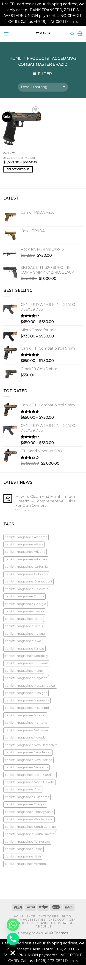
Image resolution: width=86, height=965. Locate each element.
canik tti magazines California (26, 566)
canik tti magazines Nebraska (26, 730)
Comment (22, 510)
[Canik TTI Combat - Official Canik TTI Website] (43, 34)
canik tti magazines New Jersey (28, 752)
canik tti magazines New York (26, 767)
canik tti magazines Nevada (25, 737)
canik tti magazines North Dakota (29, 782)
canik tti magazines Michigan (26, 693)
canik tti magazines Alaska (24, 544)
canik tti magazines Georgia (25, 604)
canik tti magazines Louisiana (26, 663)
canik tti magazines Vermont (26, 863)
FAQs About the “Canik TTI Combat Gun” (43, 923)
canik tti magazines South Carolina (30, 826)
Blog (66, 916)
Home (15, 58)
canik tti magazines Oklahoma (27, 797)
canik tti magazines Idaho (23, 618)
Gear (73, 919)
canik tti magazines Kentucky (26, 656)
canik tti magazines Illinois (24, 626)
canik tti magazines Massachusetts (30, 685)
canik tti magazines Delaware (27, 589)
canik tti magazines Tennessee (27, 841)
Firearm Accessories (26, 919)
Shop (31, 916)
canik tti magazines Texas (23, 849)
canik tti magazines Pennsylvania (29, 812)
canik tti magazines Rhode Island (29, 819)
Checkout (57, 919)
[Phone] (13, 939)
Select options (18, 169)
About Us (44, 926)
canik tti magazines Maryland (26, 678)
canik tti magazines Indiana (25, 633)
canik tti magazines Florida (24, 596)
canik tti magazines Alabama (26, 537)
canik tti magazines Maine (24, 670)
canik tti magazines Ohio (23, 789)
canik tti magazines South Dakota (30, 834)
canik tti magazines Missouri (25, 715)
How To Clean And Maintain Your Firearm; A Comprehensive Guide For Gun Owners (45, 500)
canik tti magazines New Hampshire (31, 745)
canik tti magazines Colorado (26, 574)
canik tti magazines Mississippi (27, 707)
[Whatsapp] (13, 925)
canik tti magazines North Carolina (30, 774)
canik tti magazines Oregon (25, 804)
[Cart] (80, 34)
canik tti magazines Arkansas (26, 559)
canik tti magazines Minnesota (27, 700)
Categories (49, 916)
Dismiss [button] (71, 21)
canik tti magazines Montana (26, 722)
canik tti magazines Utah (23, 856)
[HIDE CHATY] (13, 953)
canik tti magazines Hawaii (24, 611)
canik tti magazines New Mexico (28, 760)
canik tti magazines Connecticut (28, 581)
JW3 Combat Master (19, 157)
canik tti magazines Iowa (23, 641)
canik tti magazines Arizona (25, 551)
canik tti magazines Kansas (24, 648)
